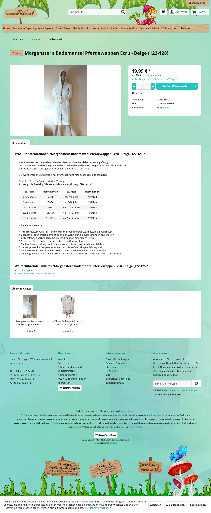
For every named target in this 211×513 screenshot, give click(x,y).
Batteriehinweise (115, 382)
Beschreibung (20, 143)
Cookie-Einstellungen (117, 359)
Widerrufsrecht (66, 370)
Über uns (111, 367)
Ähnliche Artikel (21, 288)
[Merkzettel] (163, 12)
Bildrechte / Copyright (118, 378)
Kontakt (62, 359)
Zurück (16, 53)
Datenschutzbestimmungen (183, 390)
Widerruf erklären (70, 387)
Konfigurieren (198, 504)
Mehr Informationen (100, 507)
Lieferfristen (137, 426)
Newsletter (112, 370)
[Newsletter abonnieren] (196, 383)
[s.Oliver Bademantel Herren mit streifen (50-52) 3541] (68, 306)
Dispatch (61, 468)
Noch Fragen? (25, 270)
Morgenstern (164, 107)
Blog (108, 374)
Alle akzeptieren (175, 504)
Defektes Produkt (115, 363)
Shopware (112, 442)
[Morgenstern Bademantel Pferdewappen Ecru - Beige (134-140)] (30, 306)
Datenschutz (65, 363)
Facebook (150, 467)
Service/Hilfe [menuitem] (198, 2)
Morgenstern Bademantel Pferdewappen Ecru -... (30, 323)
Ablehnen (155, 504)
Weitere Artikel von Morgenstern (35, 273)
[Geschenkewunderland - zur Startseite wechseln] (20, 14)
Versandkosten (128, 411)
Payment (108, 467)
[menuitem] (97, 12)
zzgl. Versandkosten (152, 75)
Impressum (64, 382)
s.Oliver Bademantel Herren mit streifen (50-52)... (68, 323)
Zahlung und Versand (70, 367)
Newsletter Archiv (67, 374)
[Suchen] (123, 12)
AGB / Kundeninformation (72, 378)
